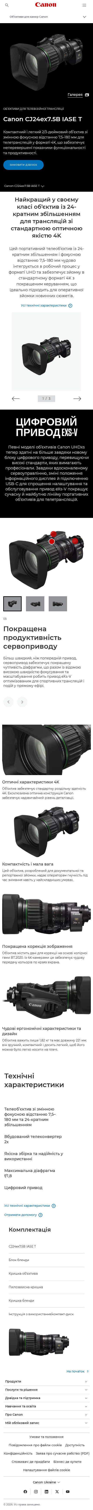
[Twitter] (57, 1491)
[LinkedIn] (46, 1491)
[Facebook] (25, 1491)
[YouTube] (67, 1491)
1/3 (4, 619)
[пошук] (6, 5)
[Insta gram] (36, 1491)
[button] (15, 398)
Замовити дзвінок (23, 165)
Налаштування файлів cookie (46, 1470)
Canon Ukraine (45, 1482)
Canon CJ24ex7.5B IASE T (22, 186)
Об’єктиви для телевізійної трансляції (33, 108)
